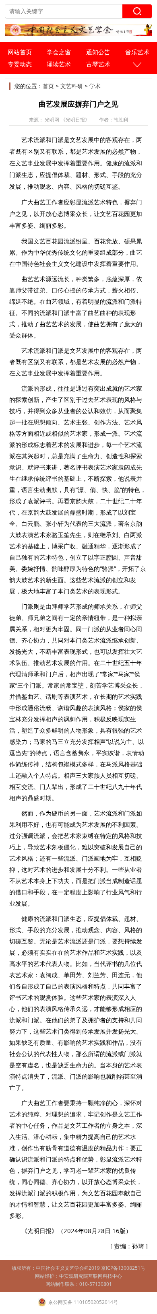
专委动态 (20, 64)
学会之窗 (59, 52)
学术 (95, 86)
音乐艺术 (137, 52)
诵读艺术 (59, 64)
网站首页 (20, 52)
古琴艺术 (98, 64)
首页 (48, 86)
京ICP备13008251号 (123, 1268)
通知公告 (98, 52)
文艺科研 (71, 86)
